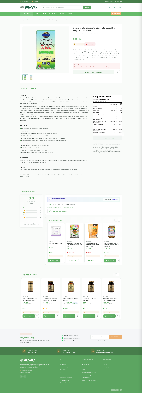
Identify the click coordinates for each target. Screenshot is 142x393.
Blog (61, 372)
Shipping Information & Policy (89, 372)
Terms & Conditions (84, 390)
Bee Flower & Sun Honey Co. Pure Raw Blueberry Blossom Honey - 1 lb (111, 244)
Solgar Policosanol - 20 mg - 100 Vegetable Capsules (110, 299)
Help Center (109, 1)
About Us (84, 369)
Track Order (119, 1)
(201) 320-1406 (24, 1)
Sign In (104, 364)
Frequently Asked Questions (89, 380)
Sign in (49, 204)
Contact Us (84, 367)
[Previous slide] (115, 220)
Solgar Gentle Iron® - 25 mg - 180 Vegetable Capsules (30, 299)
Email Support (36, 1)
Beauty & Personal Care (66, 382)
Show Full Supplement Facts (107, 138)
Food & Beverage (64, 380)
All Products (63, 364)
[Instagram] (24, 376)
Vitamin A (26, 20)
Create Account (107, 367)
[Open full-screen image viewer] (66, 29)
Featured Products (64, 367)
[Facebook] (21, 376)
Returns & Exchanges (87, 375)
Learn (61, 375)
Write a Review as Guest (59, 211)
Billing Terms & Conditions (64, 390)
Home (21, 20)
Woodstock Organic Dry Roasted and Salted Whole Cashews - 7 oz (92, 244)
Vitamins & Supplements (66, 377)
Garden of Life (79, 34)
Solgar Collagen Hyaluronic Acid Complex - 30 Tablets (50, 299)
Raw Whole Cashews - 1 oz (55, 243)
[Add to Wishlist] (62, 260)
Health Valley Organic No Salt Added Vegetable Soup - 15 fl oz (74, 244)
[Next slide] (119, 220)
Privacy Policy (75, 390)
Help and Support (86, 377)
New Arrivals (63, 369)
